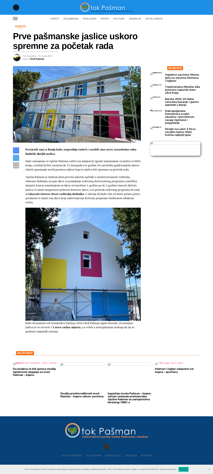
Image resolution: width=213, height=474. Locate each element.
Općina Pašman (71, 455)
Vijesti (54, 18)
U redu (183, 469)
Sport (105, 18)
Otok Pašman (37, 59)
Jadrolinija (113, 455)
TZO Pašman (93, 455)
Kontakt (146, 455)
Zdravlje (135, 18)
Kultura (118, 18)
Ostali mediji (154, 18)
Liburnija (130, 455)
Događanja (70, 18)
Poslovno (89, 18)
